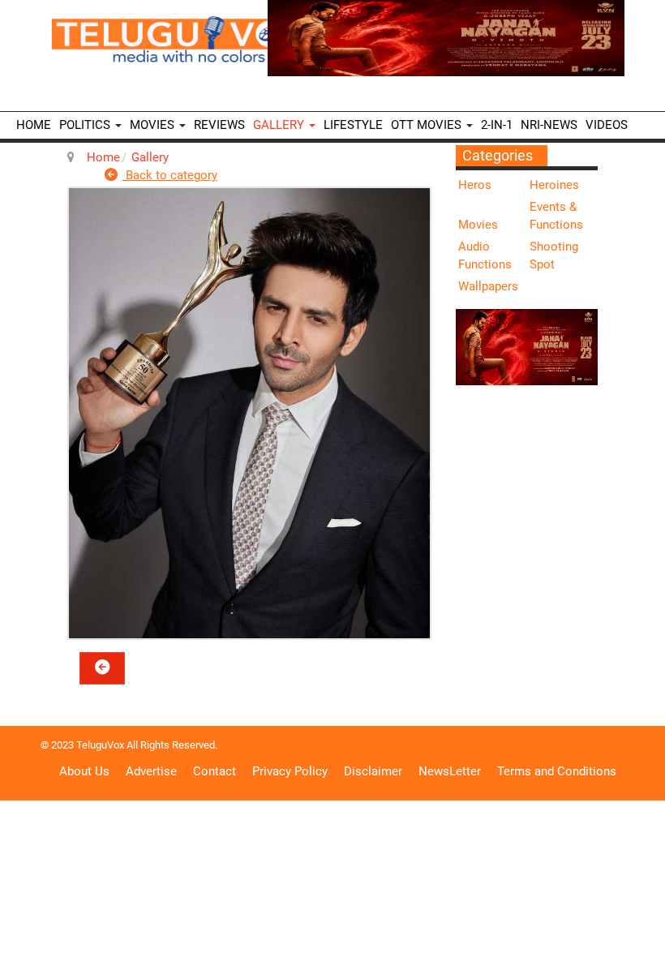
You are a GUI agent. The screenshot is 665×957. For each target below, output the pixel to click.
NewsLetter (449, 771)
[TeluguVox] (182, 38)
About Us (84, 771)
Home (33, 125)
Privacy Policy (290, 771)
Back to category (169, 175)
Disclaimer (373, 771)
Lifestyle (353, 125)
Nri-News (549, 125)
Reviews (219, 125)
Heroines (554, 185)
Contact (214, 771)
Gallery (280, 125)
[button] (102, 668)
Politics (86, 125)
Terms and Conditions (556, 771)
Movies (154, 125)
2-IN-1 (497, 125)
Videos (607, 125)
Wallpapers (488, 286)
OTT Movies (428, 125)
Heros (474, 185)
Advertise (151, 771)
